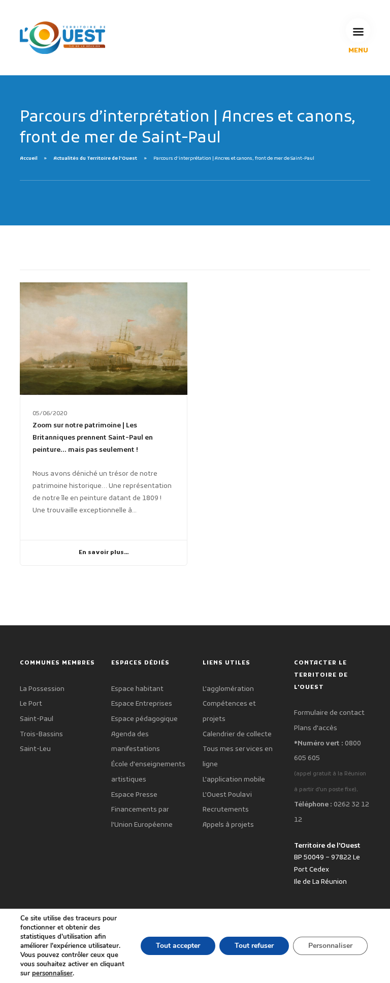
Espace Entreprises (141, 704)
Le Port (31, 704)
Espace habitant (137, 689)
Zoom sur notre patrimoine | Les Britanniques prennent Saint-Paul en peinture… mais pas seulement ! (92, 437)
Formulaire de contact (329, 713)
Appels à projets (228, 825)
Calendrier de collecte (237, 734)
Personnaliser (330, 945)
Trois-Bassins (41, 734)
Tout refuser (254, 945)
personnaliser (52, 973)
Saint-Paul (36, 719)
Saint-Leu (35, 749)
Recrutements (226, 809)
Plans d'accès (315, 728)
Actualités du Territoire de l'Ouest (95, 159)
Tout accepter (178, 945)
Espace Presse (134, 795)
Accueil (29, 159)
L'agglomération (228, 689)
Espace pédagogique (144, 719)
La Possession (42, 689)
